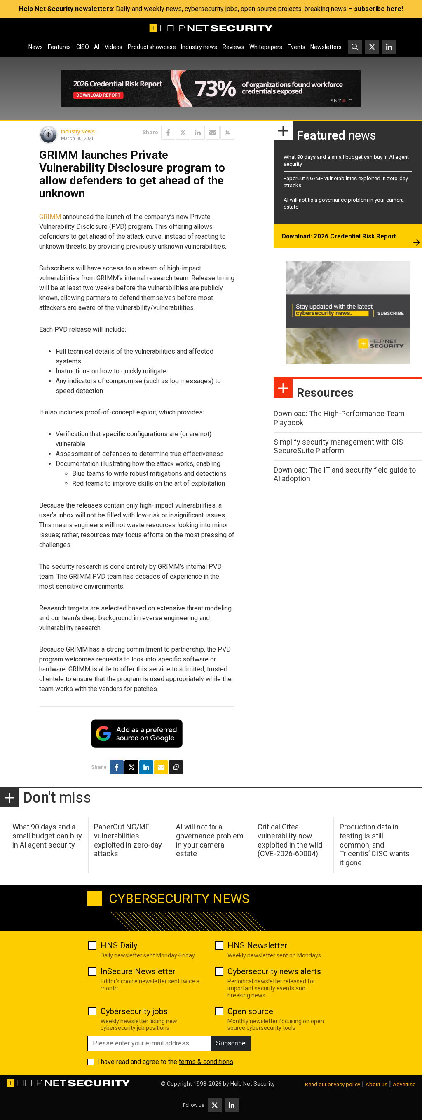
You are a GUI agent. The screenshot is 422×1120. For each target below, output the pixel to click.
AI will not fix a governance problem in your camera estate (210, 840)
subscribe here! (378, 9)
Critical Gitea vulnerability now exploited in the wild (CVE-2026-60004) (290, 840)
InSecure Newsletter (138, 971)
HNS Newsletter (257, 945)
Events (296, 47)
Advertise (404, 1084)
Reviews (233, 47)
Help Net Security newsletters (66, 9)
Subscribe (231, 1043)
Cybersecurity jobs (134, 1011)
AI (96, 47)
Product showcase (152, 47)
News (35, 47)
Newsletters (326, 47)
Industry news (199, 47)
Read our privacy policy (332, 1084)
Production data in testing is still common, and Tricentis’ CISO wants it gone (375, 844)
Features (59, 47)
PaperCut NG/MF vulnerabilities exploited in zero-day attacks (128, 840)
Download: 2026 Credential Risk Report (339, 236)
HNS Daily (119, 945)
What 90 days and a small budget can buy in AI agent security (47, 835)
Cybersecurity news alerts (274, 971)
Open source (250, 1011)
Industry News (78, 131)
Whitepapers (265, 47)
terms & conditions (206, 1062)
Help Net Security (252, 1083)
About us (376, 1084)
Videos (113, 47)
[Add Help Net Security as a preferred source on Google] (227, 133)
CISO (82, 47)
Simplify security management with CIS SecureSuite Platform (338, 446)
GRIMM (51, 217)
